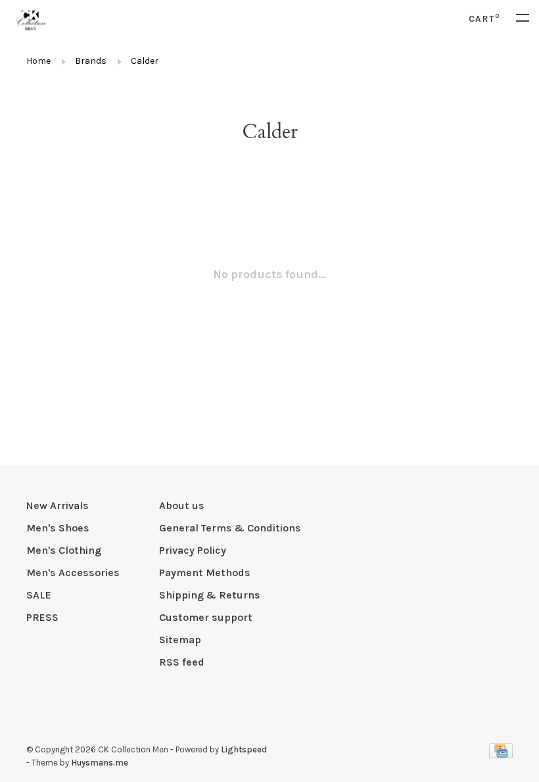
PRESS (42, 617)
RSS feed (181, 662)
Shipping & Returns (209, 595)
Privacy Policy (192, 550)
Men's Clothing (63, 550)
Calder (144, 60)
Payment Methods (204, 572)
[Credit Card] (501, 754)
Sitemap (180, 639)
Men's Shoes (57, 528)
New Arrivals (57, 505)
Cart (484, 18)
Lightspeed (244, 749)
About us (181, 505)
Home (38, 60)
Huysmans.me (99, 763)
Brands (90, 60)
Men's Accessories (73, 572)
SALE (38, 595)
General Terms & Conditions (230, 528)
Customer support (205, 617)
